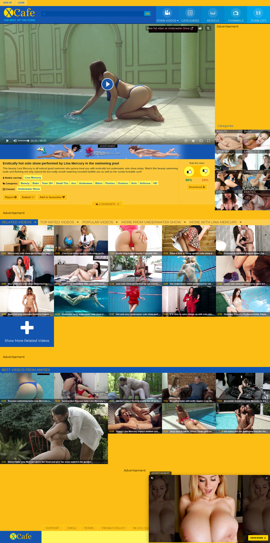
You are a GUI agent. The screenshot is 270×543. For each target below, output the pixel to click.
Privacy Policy (113, 528)
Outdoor (123, 183)
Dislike (205, 171)
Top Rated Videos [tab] (57, 222)
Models (213, 20)
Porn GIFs (258, 20)
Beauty (25, 183)
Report (9, 197)
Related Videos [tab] (17, 222)
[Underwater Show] (107, 152)
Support (52, 528)
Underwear (85, 183)
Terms (89, 528)
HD (155, 183)
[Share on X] (208, 28)
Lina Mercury (33, 177)
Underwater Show (29, 188)
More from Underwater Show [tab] (152, 222)
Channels (236, 20)
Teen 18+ (47, 183)
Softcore (145, 183)
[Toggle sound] (152, 478)
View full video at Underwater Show (168, 28)
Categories (190, 20)
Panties (110, 183)
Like (189, 171)
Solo (134, 183)
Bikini (98, 183)
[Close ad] (266, 478)
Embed (26, 197)
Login (21, 2)
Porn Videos (166, 20)
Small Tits (62, 183)
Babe (36, 183)
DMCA (71, 528)
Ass (73, 183)
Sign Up (7, 2)
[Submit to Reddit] (200, 28)
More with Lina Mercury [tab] (214, 222)
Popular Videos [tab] (98, 222)
